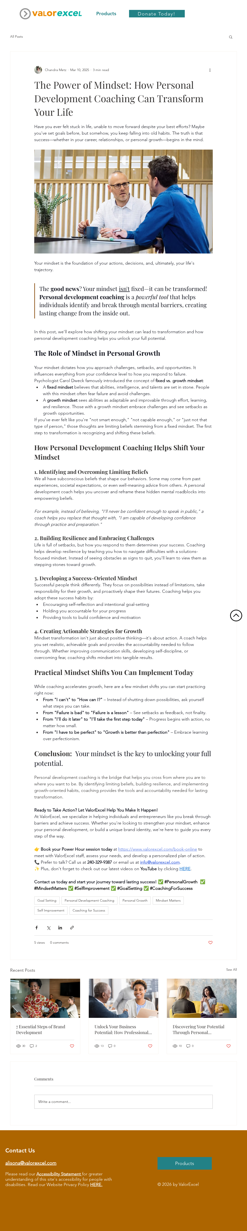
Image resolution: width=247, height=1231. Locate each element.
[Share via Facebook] (36, 927)
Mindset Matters (168, 900)
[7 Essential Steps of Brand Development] (45, 998)
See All (231, 969)
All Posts (16, 36)
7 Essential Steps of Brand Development (40, 1029)
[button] (230, 37)
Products (184, 1163)
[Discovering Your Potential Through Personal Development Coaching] (202, 998)
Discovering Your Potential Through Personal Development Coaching (198, 1029)
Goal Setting (46, 900)
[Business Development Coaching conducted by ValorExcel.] (123, 998)
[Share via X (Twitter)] (48, 927)
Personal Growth (135, 900)
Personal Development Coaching (89, 900)
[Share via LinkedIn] (60, 927)
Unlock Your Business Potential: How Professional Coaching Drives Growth (121, 1029)
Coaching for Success (89, 910)
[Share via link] (72, 927)
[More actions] (210, 70)
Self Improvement (50, 910)
